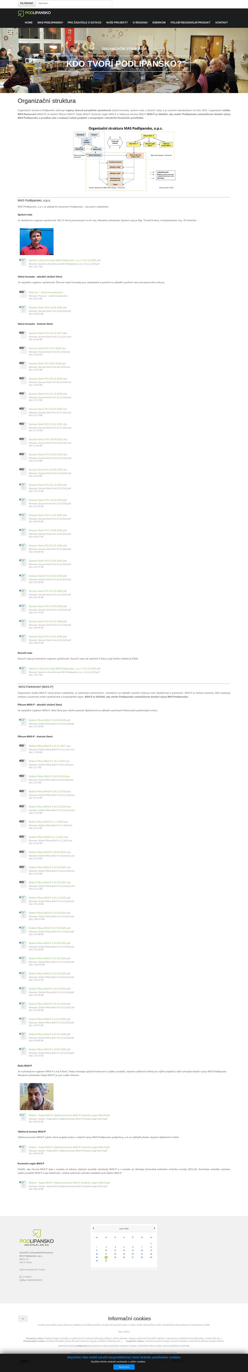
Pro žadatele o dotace (84, 22)
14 (142, 1250)
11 (115, 1250)
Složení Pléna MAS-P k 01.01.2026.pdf (49, 1034)
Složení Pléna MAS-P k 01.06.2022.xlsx (50, 882)
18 (115, 1254)
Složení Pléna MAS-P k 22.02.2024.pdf (49, 973)
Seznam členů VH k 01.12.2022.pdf (47, 484)
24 (106, 1257)
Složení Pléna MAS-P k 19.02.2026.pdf (49, 1049)
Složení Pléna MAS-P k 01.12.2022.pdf (49, 897)
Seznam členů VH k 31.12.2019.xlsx (48, 393)
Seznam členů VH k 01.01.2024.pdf (47, 545)
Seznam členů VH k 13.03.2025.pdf (47, 606)
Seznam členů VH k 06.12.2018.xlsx (48, 378)
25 (115, 1257)
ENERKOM (159, 22)
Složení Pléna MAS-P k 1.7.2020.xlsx (48, 821)
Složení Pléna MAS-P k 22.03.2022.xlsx (50, 867)
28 (142, 1257)
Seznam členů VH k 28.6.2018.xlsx (47, 363)
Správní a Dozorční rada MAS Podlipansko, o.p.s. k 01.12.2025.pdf (64, 260)
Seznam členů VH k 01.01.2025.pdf (47, 591)
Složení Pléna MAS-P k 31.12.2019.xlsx (50, 806)
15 (151, 1250)
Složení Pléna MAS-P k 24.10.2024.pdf (49, 988)
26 (124, 1257)
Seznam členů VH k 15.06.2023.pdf (47, 530)
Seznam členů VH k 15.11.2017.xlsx (48, 333)
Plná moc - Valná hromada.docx (46, 292)
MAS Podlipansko (50, 22)
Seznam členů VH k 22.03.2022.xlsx (48, 454)
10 (106, 1250)
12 (124, 1250)
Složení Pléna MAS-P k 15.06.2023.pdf (49, 943)
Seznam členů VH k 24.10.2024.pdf (47, 575)
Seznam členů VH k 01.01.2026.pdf (47, 621)
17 (106, 1254)
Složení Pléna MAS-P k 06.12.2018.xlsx (50, 791)
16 (97, 1254)
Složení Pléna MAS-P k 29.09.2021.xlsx (50, 852)
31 (106, 1261)
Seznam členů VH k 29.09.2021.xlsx (48, 439)
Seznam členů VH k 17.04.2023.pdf (47, 515)
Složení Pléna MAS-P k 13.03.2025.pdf (49, 1019)
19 (124, 1254)
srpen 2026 (124, 1229)
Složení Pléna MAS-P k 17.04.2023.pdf (49, 928)
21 (142, 1254)
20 (133, 1254)
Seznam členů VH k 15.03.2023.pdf (47, 500)
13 (133, 1250)
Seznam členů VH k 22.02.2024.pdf (47, 560)
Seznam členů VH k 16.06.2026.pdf (47, 307)
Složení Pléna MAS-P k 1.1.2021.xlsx (48, 837)
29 (151, 1257)
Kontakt (221, 22)
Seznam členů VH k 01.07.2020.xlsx (48, 409)
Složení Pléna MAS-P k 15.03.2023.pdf (49, 912)
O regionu (140, 22)
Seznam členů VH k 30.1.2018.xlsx (47, 348)
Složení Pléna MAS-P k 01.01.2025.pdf (49, 1003)
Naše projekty (117, 22)
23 (97, 1257)
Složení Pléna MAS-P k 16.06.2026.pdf (49, 720)
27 (133, 1257)
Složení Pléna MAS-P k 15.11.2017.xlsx (50, 746)
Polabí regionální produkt (190, 22)
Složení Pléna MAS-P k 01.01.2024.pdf (49, 958)
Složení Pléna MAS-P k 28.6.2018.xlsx (49, 776)
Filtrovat (26, 3)
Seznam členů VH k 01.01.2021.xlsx (48, 424)
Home (29, 22)
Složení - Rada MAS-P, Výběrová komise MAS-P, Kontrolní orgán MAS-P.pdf (69, 1115)
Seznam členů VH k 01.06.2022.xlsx (48, 469)
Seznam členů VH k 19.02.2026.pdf (47, 636)
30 (97, 1261)
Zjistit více (151, 1361)
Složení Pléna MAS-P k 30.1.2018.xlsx (49, 761)
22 (151, 1254)
